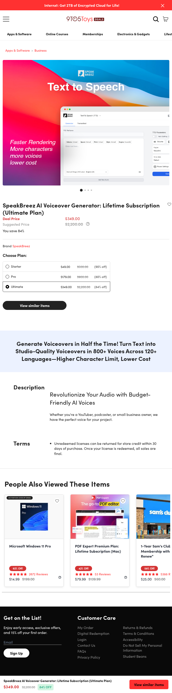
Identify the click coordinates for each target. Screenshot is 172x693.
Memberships (93, 34)
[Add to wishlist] (169, 204)
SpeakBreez (21, 246)
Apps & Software (19, 34)
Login (81, 639)
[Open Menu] (7, 19)
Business (40, 50)
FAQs (81, 651)
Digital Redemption (93, 633)
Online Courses (57, 34)
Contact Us (86, 645)
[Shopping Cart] (165, 19)
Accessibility (133, 639)
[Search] (155, 19)
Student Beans (134, 656)
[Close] (162, 5)
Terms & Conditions (138, 633)
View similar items (34, 305)
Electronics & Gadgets (133, 34)
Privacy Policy (88, 657)
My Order (85, 627)
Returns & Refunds (138, 627)
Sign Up (16, 653)
